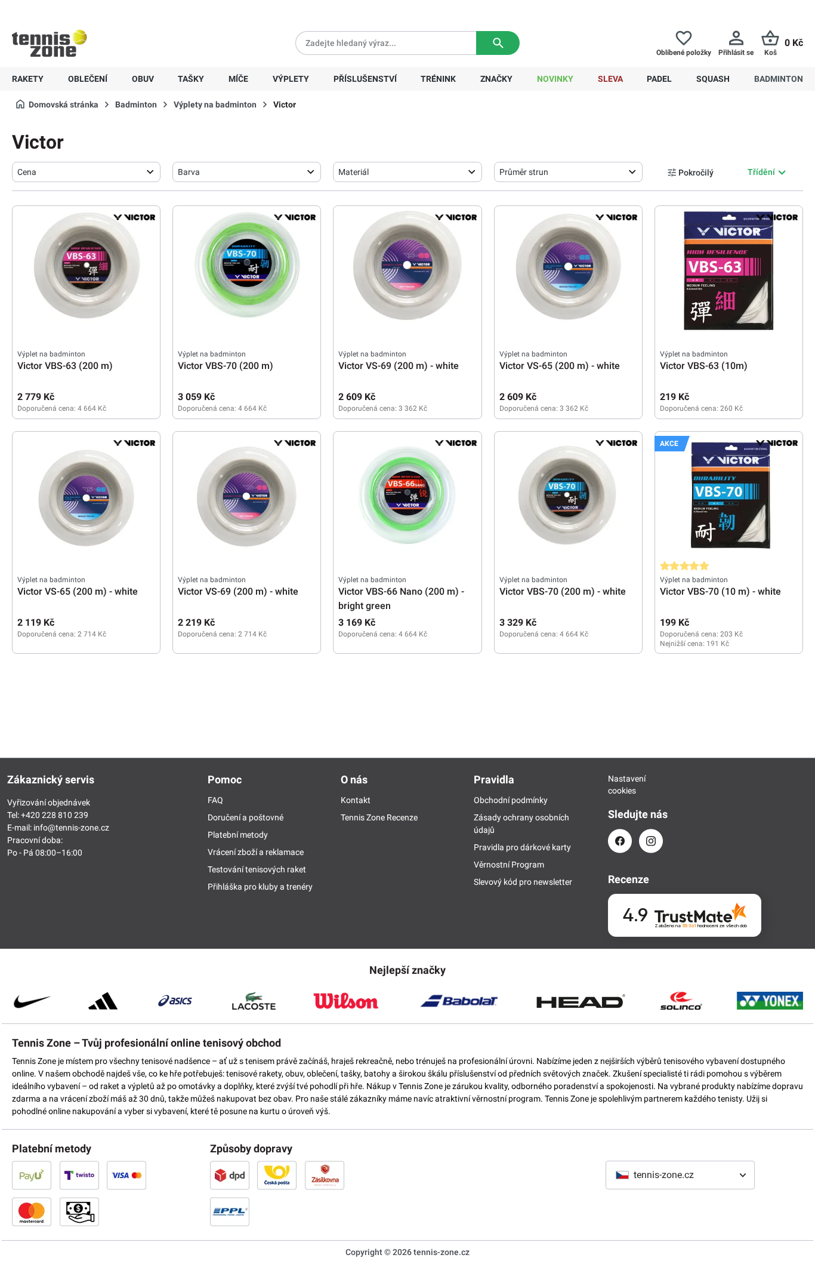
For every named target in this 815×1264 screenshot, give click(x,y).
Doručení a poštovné (245, 817)
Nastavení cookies (620, 784)
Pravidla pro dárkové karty (522, 847)
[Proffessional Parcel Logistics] (229, 1211)
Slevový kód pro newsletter (523, 882)
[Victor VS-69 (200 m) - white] (407, 270)
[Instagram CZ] (651, 841)
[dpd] (229, 1175)
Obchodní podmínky (511, 800)
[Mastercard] (31, 1211)
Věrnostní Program (509, 864)
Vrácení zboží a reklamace (256, 852)
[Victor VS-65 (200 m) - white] (568, 270)
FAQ (215, 800)
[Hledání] (498, 43)
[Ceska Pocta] (277, 1175)
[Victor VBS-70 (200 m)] (246, 270)
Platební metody (238, 834)
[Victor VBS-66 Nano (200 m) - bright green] (407, 496)
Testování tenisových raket (257, 869)
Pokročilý (696, 172)
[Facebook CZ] (620, 841)
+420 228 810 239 (88, 9)
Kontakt (356, 800)
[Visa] (126, 1175)
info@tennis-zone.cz (71, 827)
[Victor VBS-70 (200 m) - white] (568, 496)
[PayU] (31, 1175)
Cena (26, 172)
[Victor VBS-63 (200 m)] (86, 270)
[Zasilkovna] (324, 1175)
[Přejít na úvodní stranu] (49, 43)
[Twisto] (79, 1175)
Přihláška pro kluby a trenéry (260, 886)
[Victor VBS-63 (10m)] (729, 270)
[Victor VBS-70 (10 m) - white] (729, 496)
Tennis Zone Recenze (379, 817)
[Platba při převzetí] (79, 1211)
